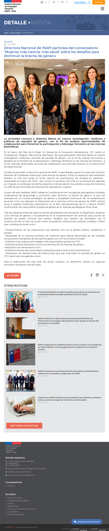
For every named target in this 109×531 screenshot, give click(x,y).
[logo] (13, 6)
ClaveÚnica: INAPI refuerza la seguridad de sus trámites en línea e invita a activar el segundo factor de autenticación (69, 398)
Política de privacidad (15, 514)
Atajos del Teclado (14, 498)
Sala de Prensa (15, 32)
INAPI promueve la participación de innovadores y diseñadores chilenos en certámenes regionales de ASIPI (68, 372)
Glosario (10, 503)
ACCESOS (98, 2)
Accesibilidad (12, 512)
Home (6, 32)
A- (49, 2)
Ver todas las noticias (24, 425)
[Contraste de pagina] (42, 2)
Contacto (11, 486)
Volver (14, 275)
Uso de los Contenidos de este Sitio (21, 509)
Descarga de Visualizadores (18, 500)
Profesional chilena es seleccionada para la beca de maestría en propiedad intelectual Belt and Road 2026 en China (69, 293)
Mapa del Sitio (13, 506)
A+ (46, 2)
